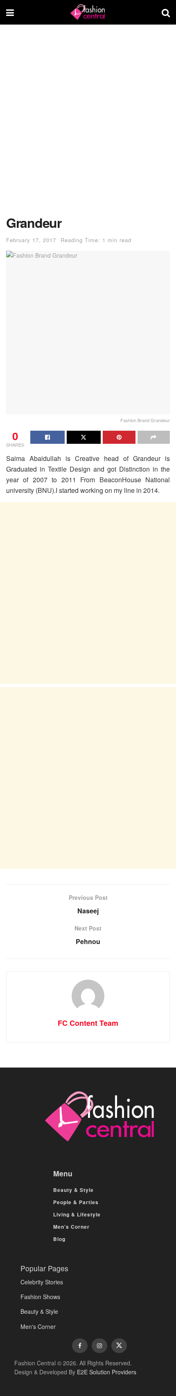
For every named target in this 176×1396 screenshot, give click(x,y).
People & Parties (76, 1202)
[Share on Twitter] (84, 437)
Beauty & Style (73, 1190)
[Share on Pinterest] (119, 437)
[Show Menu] (10, 12)
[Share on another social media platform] (154, 437)
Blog (59, 1239)
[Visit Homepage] (87, 12)
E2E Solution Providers (106, 1372)
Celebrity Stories (41, 1282)
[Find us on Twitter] (119, 1345)
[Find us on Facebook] (80, 1345)
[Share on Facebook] (47, 437)
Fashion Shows (40, 1297)
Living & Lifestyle (77, 1214)
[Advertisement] (88, 124)
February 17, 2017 (31, 240)
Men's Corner (38, 1326)
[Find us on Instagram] (99, 1345)
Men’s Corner (71, 1226)
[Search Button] (166, 12)
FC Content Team (88, 1023)
